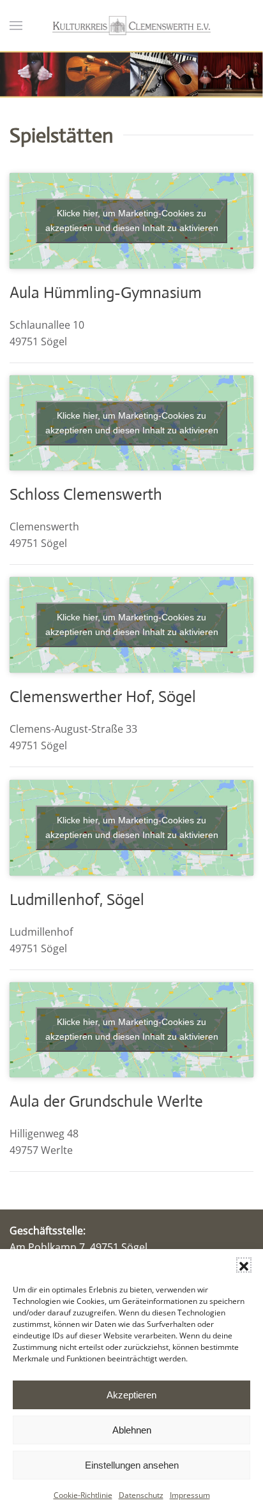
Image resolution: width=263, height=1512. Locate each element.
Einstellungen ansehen (132, 1465)
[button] (243, 1265)
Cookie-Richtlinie (83, 1495)
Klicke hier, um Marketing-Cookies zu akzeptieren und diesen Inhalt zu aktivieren (131, 220)
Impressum (190, 1495)
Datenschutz (141, 1495)
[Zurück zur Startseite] (131, 25)
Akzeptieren (131, 1394)
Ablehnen (131, 1430)
